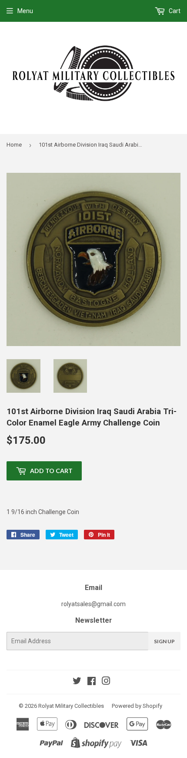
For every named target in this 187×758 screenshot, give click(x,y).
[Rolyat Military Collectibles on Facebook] (91, 682)
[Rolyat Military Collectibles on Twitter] (77, 682)
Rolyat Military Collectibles (71, 706)
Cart (173, 10)
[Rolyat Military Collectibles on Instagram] (106, 682)
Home (14, 144)
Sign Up (164, 641)
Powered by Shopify (137, 706)
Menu (25, 10)
